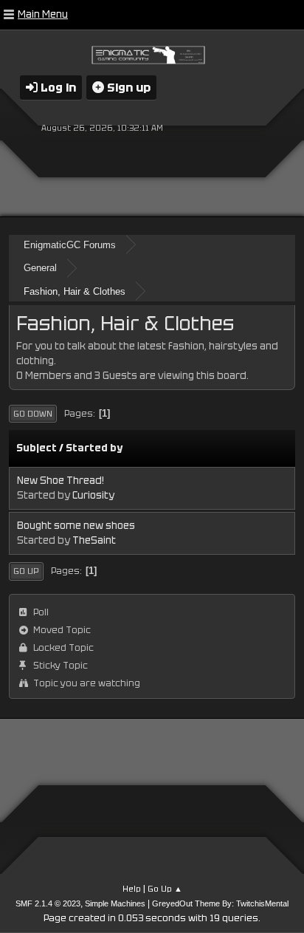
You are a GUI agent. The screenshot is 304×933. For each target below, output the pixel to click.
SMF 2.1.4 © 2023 (47, 903)
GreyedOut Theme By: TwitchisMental (220, 903)
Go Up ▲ (165, 889)
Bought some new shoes (76, 525)
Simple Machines (115, 903)
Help (131, 889)
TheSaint (94, 540)
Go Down (32, 414)
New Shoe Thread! (60, 480)
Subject (36, 448)
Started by (94, 448)
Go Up (26, 571)
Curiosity (93, 495)
